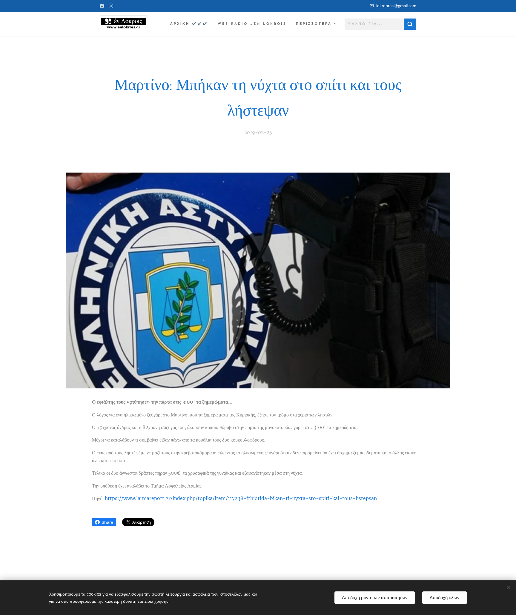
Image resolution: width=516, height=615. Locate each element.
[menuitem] (191, 24)
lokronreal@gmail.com (396, 5)
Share (107, 522)
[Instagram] (111, 6)
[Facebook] (102, 6)
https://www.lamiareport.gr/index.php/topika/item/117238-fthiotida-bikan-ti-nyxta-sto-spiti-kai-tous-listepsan (241, 498)
